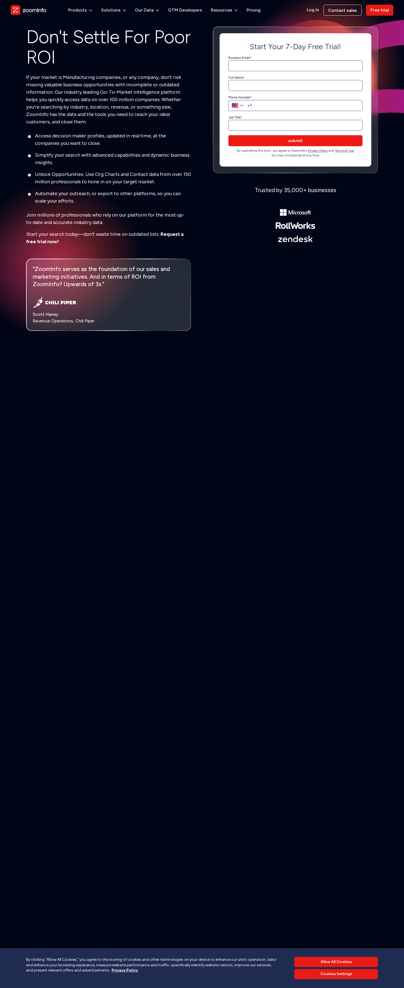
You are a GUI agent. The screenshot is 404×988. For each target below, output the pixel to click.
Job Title (234, 117)
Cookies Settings (336, 974)
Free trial (379, 10)
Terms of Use (344, 151)
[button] (80, 10)
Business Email (239, 58)
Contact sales (342, 10)
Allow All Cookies (336, 961)
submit (295, 140)
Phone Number (239, 97)
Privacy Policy (318, 151)
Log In (313, 9)
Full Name (235, 77)
